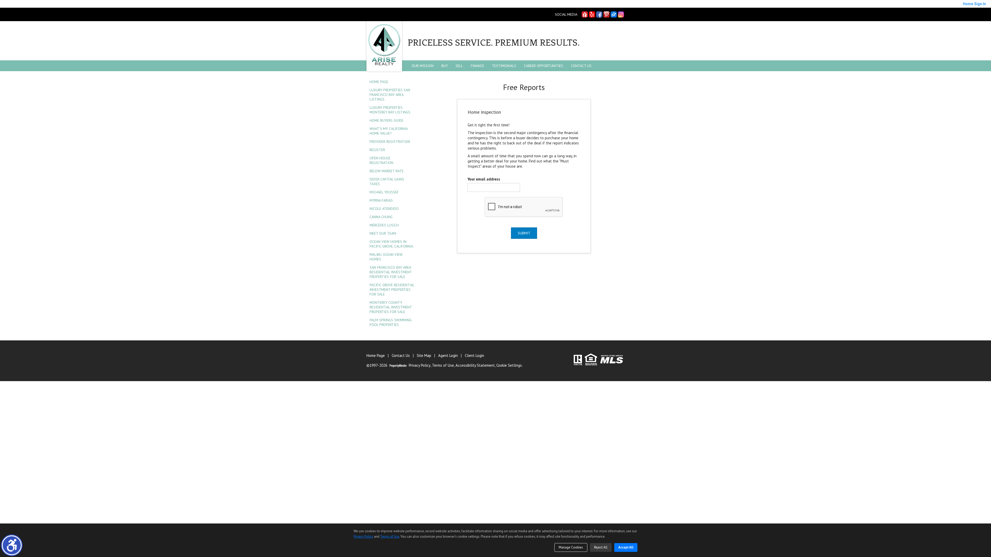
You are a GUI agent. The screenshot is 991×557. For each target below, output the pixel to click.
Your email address (484, 179)
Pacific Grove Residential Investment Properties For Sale (392, 290)
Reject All (601, 547)
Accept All (625, 547)
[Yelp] (592, 14)
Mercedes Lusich (384, 225)
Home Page (379, 81)
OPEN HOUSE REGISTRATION (381, 160)
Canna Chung (381, 217)
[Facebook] (599, 14)
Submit (524, 233)
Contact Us (581, 65)
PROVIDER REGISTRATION (390, 141)
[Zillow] (614, 14)
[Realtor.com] (585, 14)
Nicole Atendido (384, 208)
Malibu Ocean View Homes (386, 256)
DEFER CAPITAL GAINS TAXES (387, 181)
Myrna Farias (381, 200)
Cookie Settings (509, 365)
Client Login (474, 355)
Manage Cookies (571, 547)
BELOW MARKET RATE (387, 171)
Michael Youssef (384, 192)
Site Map (424, 355)
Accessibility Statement (475, 365)
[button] (12, 545)
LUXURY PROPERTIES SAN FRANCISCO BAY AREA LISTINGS (390, 95)
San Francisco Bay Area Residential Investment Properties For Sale (391, 272)
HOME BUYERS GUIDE (386, 120)
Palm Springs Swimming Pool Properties (391, 322)
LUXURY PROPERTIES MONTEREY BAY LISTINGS (390, 109)
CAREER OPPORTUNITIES (543, 65)
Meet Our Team (383, 233)
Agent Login (448, 355)
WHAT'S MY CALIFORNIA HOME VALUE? (388, 131)
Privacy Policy (419, 365)
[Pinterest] (606, 14)
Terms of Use (443, 365)
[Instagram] (621, 14)
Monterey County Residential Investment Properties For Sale (391, 307)
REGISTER (377, 150)
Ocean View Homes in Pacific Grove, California (391, 244)
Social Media (566, 14)
